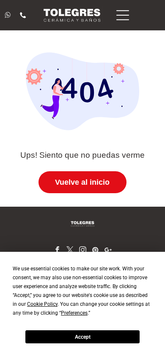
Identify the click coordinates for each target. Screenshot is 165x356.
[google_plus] (108, 251)
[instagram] (82, 251)
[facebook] (57, 251)
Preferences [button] (74, 313)
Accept (83, 337)
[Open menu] (122, 15)
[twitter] (70, 251)
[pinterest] (95, 251)
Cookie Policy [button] (42, 304)
